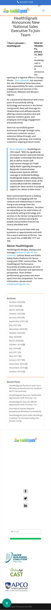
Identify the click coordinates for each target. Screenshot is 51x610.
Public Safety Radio (24, 478)
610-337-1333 (26, 2)
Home (24, 464)
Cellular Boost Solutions (24, 476)
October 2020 (15, 332)
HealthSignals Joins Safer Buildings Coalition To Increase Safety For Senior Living (25, 418)
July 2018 (13, 348)
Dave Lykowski (22, 80)
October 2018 (15, 344)
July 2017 (13, 352)
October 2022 (15, 313)
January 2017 (15, 360)
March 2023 (14, 309)
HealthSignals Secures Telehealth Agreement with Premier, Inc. (25, 396)
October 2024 (15, 302)
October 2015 (15, 371)
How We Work (24, 470)
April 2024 (14, 305)
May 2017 (13, 356)
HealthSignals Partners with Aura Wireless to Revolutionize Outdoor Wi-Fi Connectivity (25, 388)
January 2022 (15, 317)
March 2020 (14, 340)
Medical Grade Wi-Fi (25, 472)
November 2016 (17, 363)
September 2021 (17, 321)
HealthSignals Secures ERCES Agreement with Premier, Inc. (23, 403)
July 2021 (13, 325)
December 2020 (16, 329)
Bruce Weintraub (18, 149)
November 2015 (17, 367)
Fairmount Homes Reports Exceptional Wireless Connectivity (25, 410)
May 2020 (13, 336)
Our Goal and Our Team (24, 467)
